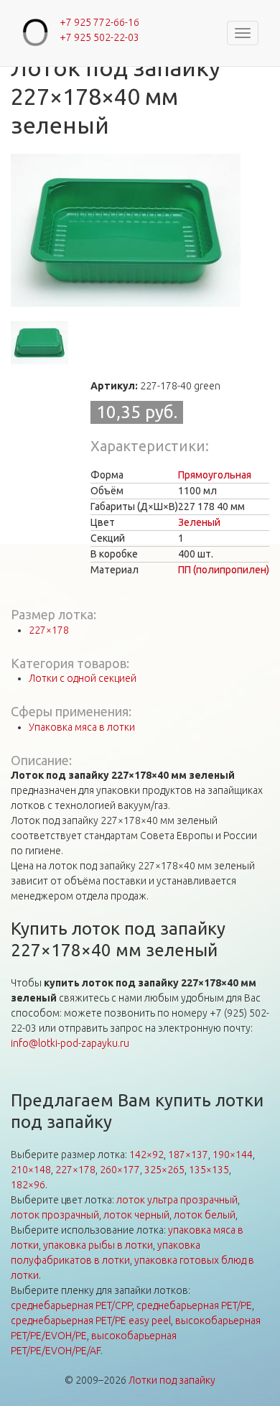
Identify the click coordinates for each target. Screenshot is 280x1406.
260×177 (120, 1169)
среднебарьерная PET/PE (194, 1305)
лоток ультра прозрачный (177, 1200)
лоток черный (136, 1215)
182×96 (28, 1184)
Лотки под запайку (172, 1380)
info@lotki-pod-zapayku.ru (70, 1043)
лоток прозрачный (55, 1215)
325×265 (164, 1169)
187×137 (188, 1154)
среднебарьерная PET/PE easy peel (91, 1320)
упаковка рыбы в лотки (98, 1245)
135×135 (209, 1169)
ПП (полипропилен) (223, 569)
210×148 (31, 1169)
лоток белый (204, 1215)
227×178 (49, 630)
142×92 (146, 1154)
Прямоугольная (214, 475)
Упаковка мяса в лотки (82, 727)
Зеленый (199, 522)
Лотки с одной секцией (82, 678)
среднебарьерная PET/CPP (71, 1305)
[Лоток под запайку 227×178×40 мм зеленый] (126, 230)
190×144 (233, 1154)
